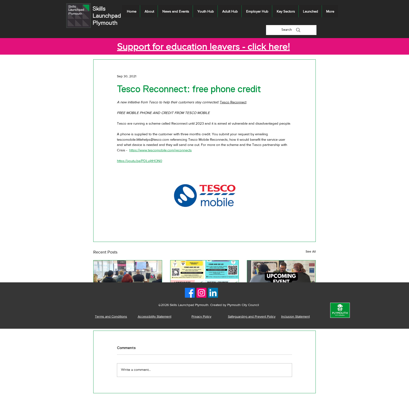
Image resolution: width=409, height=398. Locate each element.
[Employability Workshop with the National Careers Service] (127, 279)
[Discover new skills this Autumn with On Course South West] (204, 279)
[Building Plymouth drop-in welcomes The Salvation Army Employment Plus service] (281, 279)
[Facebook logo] (190, 293)
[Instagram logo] (201, 293)
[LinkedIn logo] (213, 293)
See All (311, 251)
